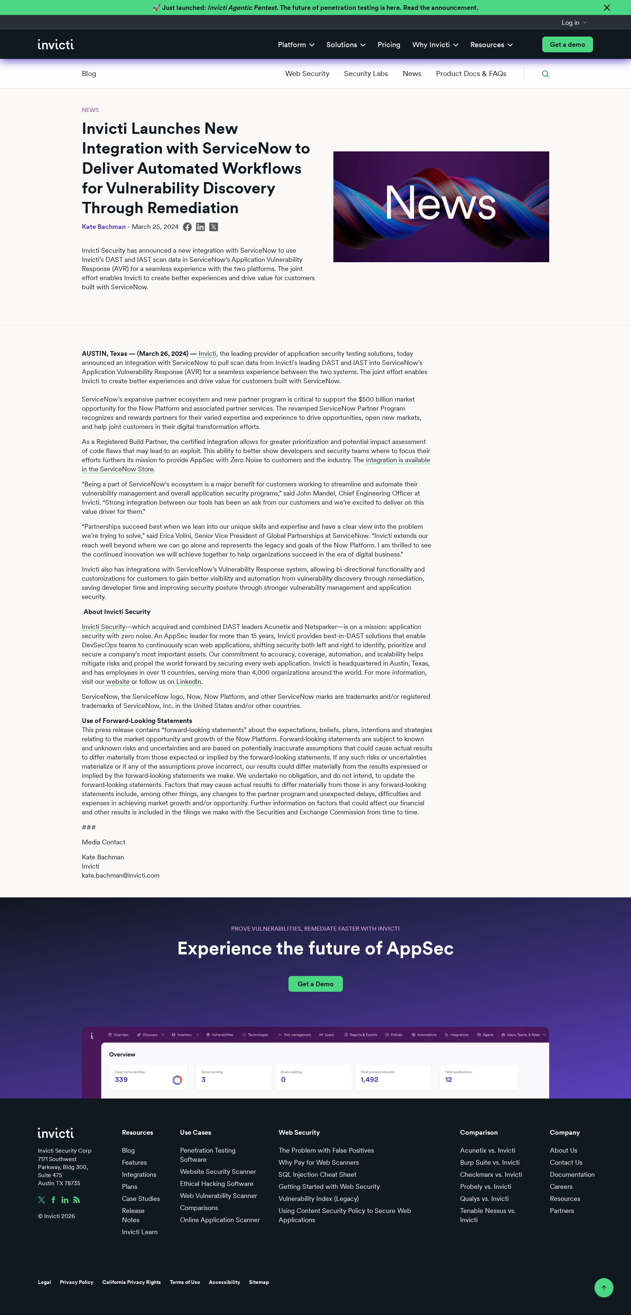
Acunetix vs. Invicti (487, 1150)
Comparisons (199, 1208)
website (117, 681)
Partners (562, 1210)
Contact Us (566, 1162)
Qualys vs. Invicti (484, 1198)
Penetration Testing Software (208, 1154)
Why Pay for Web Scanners (319, 1162)
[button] (574, 22)
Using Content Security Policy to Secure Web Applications (345, 1215)
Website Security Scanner (218, 1171)
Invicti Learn (140, 1232)
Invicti (206, 353)
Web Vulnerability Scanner (218, 1195)
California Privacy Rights (131, 1282)
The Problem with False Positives (326, 1150)
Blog (89, 73)
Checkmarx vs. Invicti (491, 1174)
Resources (565, 1198)
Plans (129, 1186)
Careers (561, 1186)
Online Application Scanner (220, 1220)
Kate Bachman (104, 226)
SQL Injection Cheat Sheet (317, 1174)
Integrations (139, 1174)
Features (134, 1162)
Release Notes (133, 1215)
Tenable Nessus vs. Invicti (488, 1215)
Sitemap (259, 1282)
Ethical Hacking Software (216, 1183)
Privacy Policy (76, 1282)
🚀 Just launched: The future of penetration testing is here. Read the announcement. (315, 7)
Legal (44, 1282)
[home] (56, 44)
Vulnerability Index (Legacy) (319, 1198)
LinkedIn (188, 681)
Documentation (572, 1174)
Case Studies (141, 1198)
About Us (563, 1150)
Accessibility (224, 1282)
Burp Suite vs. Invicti (490, 1162)
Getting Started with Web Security (329, 1186)
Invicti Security (103, 626)
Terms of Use (185, 1282)
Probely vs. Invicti (485, 1186)
